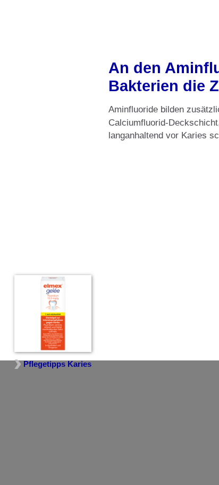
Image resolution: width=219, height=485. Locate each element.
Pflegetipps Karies (57, 364)
